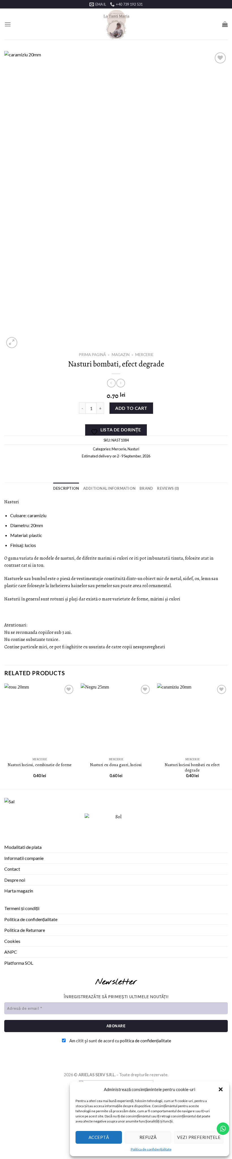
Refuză (148, 1137)
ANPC (10, 952)
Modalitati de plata (23, 847)
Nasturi (133, 449)
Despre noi (14, 880)
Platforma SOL (18, 963)
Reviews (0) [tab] (168, 488)
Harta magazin (18, 890)
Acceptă (99, 1137)
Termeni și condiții (21, 908)
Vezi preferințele (198, 1137)
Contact (12, 869)
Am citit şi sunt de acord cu (119, 1040)
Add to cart (131, 408)
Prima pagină (92, 354)
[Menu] (7, 24)
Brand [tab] (146, 488)
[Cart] (225, 24)
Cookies (12, 941)
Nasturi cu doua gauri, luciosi (116, 765)
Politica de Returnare (24, 930)
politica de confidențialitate (145, 1040)
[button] (221, 1089)
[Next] (227, 736)
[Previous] (4, 736)
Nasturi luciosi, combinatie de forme (40, 765)
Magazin (121, 354)
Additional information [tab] (109, 488)
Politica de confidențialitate (151, 1149)
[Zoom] (11, 342)
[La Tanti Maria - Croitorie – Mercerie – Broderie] (116, 24)
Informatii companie (24, 858)
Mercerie (144, 354)
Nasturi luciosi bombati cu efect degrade (192, 767)
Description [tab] (66, 488)
